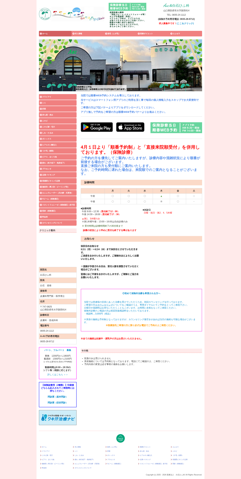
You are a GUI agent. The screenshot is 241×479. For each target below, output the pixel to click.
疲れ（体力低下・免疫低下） (54, 163)
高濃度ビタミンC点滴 (51, 181)
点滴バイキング (48, 175)
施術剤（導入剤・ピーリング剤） (55, 187)
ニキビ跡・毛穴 (48, 127)
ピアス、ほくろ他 (49, 157)
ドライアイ (46, 97)
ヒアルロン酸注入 (49, 145)
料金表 (45, 217)
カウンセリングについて (52, 223)
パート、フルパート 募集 (57, 350)
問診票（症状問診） (58, 402)
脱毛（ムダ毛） (114, 34)
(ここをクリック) (185, 23)
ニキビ (45, 121)
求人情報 (78, 34)
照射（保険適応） (49, 211)
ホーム (45, 34)
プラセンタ (46, 169)
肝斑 (44, 109)
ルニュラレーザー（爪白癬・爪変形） (57, 193)
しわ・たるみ (47, 133)
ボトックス (46, 139)
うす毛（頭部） (48, 151)
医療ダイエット (146, 34)
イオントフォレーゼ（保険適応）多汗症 (58, 205)
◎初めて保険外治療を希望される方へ (141, 293)
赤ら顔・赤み (47, 115)
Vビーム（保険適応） (51, 199)
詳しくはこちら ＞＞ (57, 374)
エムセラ (176, 34)
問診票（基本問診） (58, 397)
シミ (44, 103)
